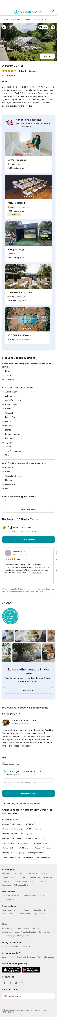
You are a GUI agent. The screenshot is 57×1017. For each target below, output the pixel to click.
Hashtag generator (31, 928)
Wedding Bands (23, 843)
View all (47, 56)
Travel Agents (8, 857)
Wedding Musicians (43, 848)
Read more (36, 573)
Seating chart (24, 914)
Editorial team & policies (39, 873)
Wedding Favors (43, 857)
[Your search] (4, 27)
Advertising (47, 877)
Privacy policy (21, 881)
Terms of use (7, 881)
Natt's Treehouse (16, 159)
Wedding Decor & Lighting (13, 853)
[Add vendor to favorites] (53, 27)
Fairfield (27, 19)
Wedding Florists (27, 834)
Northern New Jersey (11, 19)
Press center (34, 877)
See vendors (28, 690)
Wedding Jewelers (25, 857)
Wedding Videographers (12, 838)
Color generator (45, 932)
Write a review (29, 539)
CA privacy (6, 885)
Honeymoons (23, 936)
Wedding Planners (33, 829)
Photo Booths (8, 843)
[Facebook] (4, 982)
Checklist (27, 910)
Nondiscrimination (9, 877)
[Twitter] (10, 982)
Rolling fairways (15, 249)
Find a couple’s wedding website (16, 946)
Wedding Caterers (9, 834)
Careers (23, 877)
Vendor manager (9, 914)
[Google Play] (31, 972)
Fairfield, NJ (11, 75)
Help (4, 918)
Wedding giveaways (10, 932)
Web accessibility (21, 885)
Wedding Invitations (36, 853)
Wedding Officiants (34, 838)
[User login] (53, 12)
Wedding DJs (31, 824)
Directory (6, 895)
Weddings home (9, 873)
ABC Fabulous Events (19, 335)
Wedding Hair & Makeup (12, 829)
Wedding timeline (28, 932)
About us (22, 873)
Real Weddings (8, 936)
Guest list (37, 910)
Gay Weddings (8, 899)
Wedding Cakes (8, 848)
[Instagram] (22, 982)
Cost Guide (46, 914)
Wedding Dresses (41, 843)
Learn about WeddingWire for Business (18, 957)
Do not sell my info (38, 881)
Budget (47, 910)
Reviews (15, 895)
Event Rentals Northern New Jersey (16, 783)
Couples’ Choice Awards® (33, 895)
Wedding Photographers (12, 824)
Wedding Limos (25, 848)
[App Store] (11, 972)
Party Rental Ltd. (16, 202)
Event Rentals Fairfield (41, 783)
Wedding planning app (11, 928)
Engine (35, 914)
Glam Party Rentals (31, 803)
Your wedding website (11, 910)
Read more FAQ (28, 509)
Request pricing (28, 793)
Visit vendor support (46, 957)
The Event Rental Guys (19, 292)
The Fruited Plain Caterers (25, 720)
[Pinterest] (16, 982)
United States (14, 996)
